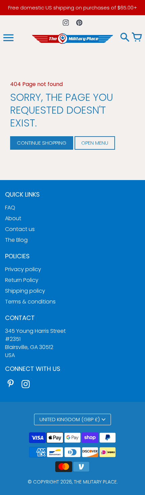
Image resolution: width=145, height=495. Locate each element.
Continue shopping (41, 142)
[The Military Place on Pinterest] (11, 385)
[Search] (125, 38)
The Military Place (95, 481)
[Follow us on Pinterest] (79, 22)
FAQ (10, 207)
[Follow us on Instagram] (66, 22)
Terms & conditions (30, 301)
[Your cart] (137, 38)
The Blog (16, 240)
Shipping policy (25, 291)
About (13, 218)
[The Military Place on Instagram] (25, 385)
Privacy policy (23, 269)
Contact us (20, 229)
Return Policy (21, 280)
